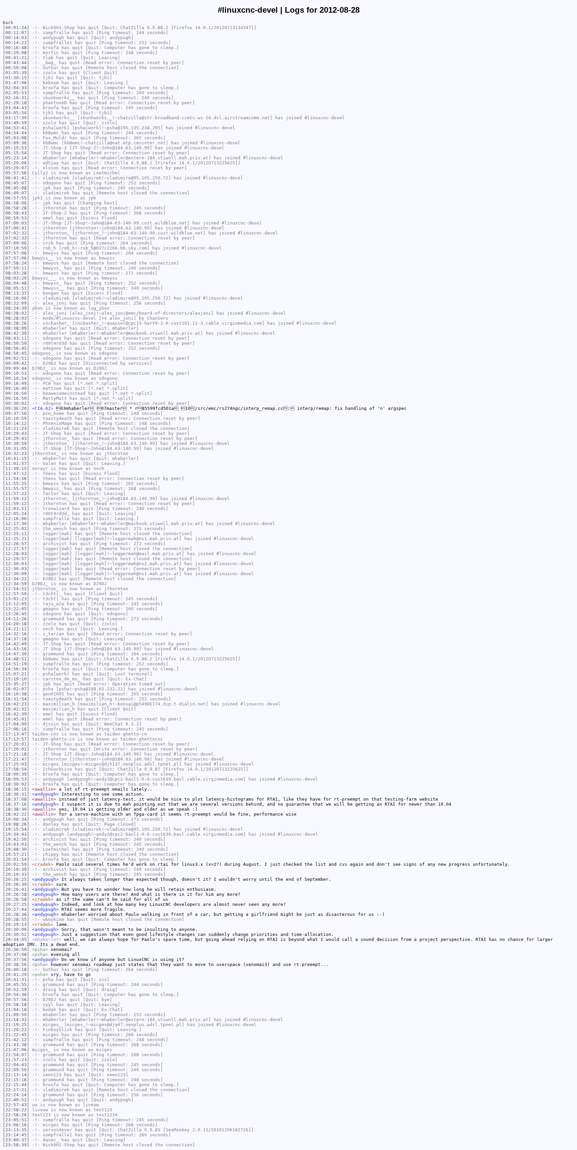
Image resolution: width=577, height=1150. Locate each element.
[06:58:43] (16, 212)
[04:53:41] (16, 127)
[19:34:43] (16, 834)
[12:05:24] (16, 513)
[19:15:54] (16, 829)
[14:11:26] (16, 618)
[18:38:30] (16, 809)
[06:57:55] (16, 197)
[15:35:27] (16, 683)
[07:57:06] (16, 253)
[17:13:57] (16, 739)
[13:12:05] (16, 603)
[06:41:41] (16, 177)
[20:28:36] (16, 914)
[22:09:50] (16, 1069)
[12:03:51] (16, 508)
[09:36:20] (16, 408)
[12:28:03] (16, 553)
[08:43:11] (16, 338)
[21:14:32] (16, 1019)
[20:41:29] (16, 974)
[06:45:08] (16, 187)
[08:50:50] (16, 343)
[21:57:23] (16, 1059)
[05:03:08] (16, 137)
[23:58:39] (16, 1144)
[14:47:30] (16, 653)
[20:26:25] (16, 879)
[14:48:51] (16, 658)
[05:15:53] (16, 147)
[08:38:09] (16, 328)
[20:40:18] (16, 969)
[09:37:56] (16, 413)
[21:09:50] (16, 1014)
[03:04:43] (16, 107)
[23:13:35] (16, 1129)
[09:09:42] (16, 363)
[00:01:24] (16, 27)
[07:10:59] (16, 248)
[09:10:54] (16, 378)
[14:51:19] (16, 663)
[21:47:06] (16, 1049)
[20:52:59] (16, 989)
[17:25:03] (16, 764)
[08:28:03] (16, 318)
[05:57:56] (16, 172)
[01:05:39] (16, 72)
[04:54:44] (16, 132)
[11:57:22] (16, 493)
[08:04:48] (16, 283)
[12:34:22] (16, 578)
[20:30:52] (16, 934)
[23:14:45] (16, 1134)
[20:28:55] (16, 919)
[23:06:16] (16, 1124)
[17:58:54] (16, 769)
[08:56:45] (16, 348)
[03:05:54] (16, 112)
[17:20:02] (16, 749)
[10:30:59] (16, 443)
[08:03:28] (16, 273)
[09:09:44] (16, 368)
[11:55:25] (16, 483)
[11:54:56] (16, 478)
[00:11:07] (16, 32)
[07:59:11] (16, 268)
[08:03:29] (16, 278)
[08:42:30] (16, 333)
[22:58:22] (16, 1109)
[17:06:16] (16, 728)
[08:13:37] (16, 293)
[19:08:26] (16, 824)
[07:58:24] (16, 263)
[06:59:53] (16, 217)
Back (8, 22)
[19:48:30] (16, 849)
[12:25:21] (16, 538)
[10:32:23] (16, 453)
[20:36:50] (16, 949)
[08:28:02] (16, 313)
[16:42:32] (16, 708)
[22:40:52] (16, 1099)
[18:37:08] (16, 799)
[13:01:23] (16, 598)
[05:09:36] (16, 142)
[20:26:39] (16, 884)
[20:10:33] (16, 874)
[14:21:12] (16, 628)
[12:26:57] (16, 543)
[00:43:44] (16, 62)
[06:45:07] (16, 182)
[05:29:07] (16, 167)
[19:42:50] (16, 839)
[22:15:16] (16, 1079)
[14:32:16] (16, 633)
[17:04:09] (16, 723)
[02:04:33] (16, 87)
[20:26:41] (16, 889)
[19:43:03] (16, 844)
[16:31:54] (16, 698)
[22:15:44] (16, 1084)
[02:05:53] (16, 92)
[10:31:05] (16, 448)
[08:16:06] (16, 298)
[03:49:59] (16, 122)
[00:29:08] (16, 52)
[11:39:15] (16, 468)
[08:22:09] (16, 303)
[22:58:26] (16, 1114)
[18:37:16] (16, 804)
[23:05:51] (16, 1119)
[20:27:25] (16, 904)
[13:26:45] (16, 613)
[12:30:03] (16, 563)
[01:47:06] (16, 82)
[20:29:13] (16, 924)
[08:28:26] (16, 323)
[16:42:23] (16, 703)
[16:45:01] (16, 718)
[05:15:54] (16, 152)
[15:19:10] (16, 678)
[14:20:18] (16, 623)
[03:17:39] (16, 117)
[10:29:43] (16, 433)
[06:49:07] (16, 192)
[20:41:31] (16, 979)
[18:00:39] (16, 774)
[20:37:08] (16, 954)
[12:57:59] (16, 593)
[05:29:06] (16, 162)
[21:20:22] (16, 1029)
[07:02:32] (16, 232)
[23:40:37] (16, 1139)
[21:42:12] (16, 1039)
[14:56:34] (16, 668)
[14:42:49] (16, 643)
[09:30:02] (16, 403)
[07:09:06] (16, 242)
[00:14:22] (16, 42)
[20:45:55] (16, 984)
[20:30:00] (16, 929)
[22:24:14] (16, 1094)
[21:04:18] (16, 1009)
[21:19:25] (16, 1024)
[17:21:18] (16, 754)
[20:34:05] (16, 939)
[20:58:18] (16, 1004)
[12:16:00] (16, 518)
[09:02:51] (16, 358)
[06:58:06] (16, 202)
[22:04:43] (16, 1064)
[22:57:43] (16, 1104)
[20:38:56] (16, 964)
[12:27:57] (16, 548)
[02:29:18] (16, 102)
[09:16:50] (16, 393)
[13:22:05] (16, 608)
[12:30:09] (16, 573)
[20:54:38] (16, 994)
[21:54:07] (16, 1054)
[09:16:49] (16, 383)
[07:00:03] (16, 222)
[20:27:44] (16, 909)
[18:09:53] (16, 779)
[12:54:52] (16, 588)
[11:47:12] (16, 473)
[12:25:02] (16, 528)
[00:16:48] (16, 47)
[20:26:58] (16, 894)
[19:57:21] (16, 854)
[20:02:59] (16, 864)
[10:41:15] (16, 458)
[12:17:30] (16, 523)
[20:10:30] (16, 869)
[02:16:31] (16, 97)
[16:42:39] (16, 713)
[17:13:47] (16, 733)
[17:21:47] (16, 759)
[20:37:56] (16, 959)
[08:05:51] (16, 288)
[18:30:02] (16, 784)
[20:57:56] (16, 999)
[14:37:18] (16, 638)
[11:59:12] (16, 498)
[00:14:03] (16, 37)
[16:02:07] (16, 688)
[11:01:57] (16, 463)
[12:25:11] (16, 533)
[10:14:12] (16, 423)
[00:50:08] (16, 67)
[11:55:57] (16, 488)
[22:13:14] (16, 1074)
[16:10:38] (16, 693)
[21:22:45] (16, 1034)
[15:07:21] (16, 673)
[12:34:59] (16, 583)
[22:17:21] (16, 1089)
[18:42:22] (16, 814)
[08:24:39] (16, 308)
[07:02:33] (16, 237)
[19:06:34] (16, 819)
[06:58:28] (16, 207)
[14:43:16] (16, 648)
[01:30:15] (16, 77)
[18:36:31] (16, 794)
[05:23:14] (16, 157)
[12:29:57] (16, 558)
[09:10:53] (16, 373)
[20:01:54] (16, 859)
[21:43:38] (16, 1044)
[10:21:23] (16, 428)
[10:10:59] (16, 418)
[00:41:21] (16, 57)
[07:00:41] (16, 227)
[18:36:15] (16, 789)
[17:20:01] (16, 744)
